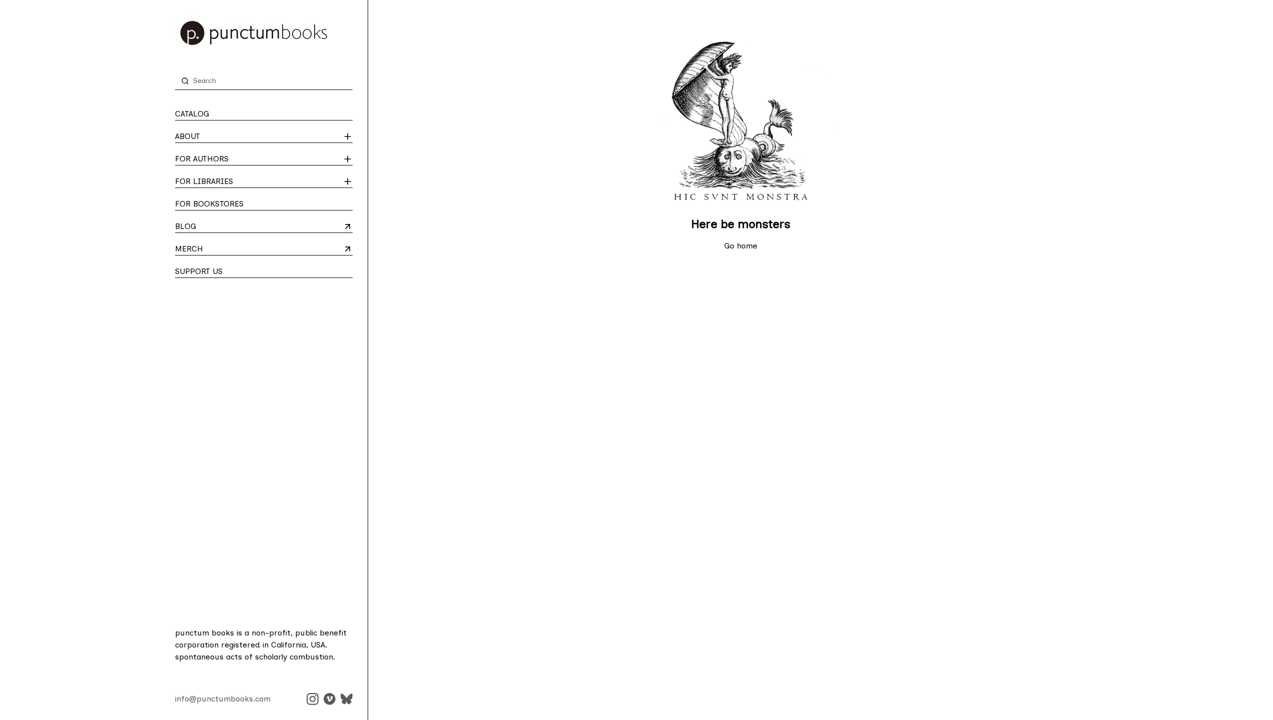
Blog (214, 227)
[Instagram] (313, 699)
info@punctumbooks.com (223, 699)
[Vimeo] (330, 699)
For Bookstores (209, 203)
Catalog (192, 113)
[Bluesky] (347, 699)
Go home (740, 245)
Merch (214, 249)
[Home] (264, 33)
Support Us (199, 271)
